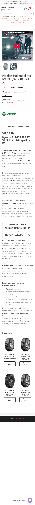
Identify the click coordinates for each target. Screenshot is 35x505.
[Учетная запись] (27, 9)
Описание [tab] (11, 126)
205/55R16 (19, 16)
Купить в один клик (17, 87)
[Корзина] (29, 9)
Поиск (30, 13)
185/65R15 (13, 18)
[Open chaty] (30, 500)
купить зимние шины (18, 311)
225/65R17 (17, 20)
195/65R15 (26, 16)
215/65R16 (29, 18)
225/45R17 (13, 22)
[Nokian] (9, 114)
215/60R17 (9, 20)
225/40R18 (21, 22)
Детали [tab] (20, 126)
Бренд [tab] (26, 126)
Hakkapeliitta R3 (13, 101)
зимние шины (17, 102)
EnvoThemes (20, 418)
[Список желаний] (25, 9)
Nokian (19, 101)
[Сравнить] (22, 9)
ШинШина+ (7, 7)
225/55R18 (25, 20)
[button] (32, 9)
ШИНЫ (24, 101)
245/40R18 (9, 102)
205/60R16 (21, 18)
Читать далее (10, 363)
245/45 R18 (5, 18)
